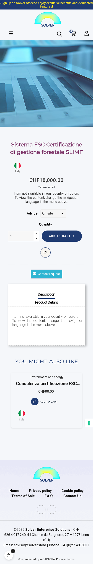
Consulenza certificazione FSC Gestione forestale (46, 384)
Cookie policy (72, 491)
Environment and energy (46, 377)
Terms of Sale (23, 496)
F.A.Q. (49, 496)
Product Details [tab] (46, 302)
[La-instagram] (52, 509)
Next (83, 403)
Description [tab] (46, 294)
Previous (10, 403)
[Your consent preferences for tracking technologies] (89, 423)
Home (14, 491)
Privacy (60, 559)
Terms (71, 559)
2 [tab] (48, 440)
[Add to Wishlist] (45, 252)
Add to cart (60, 236)
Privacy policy (40, 491)
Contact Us (72, 496)
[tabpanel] (46, 403)
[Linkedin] (41, 509)
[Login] (87, 33)
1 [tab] (44, 440)
